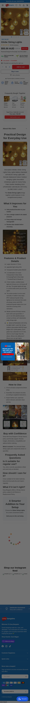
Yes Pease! (7, 354)
